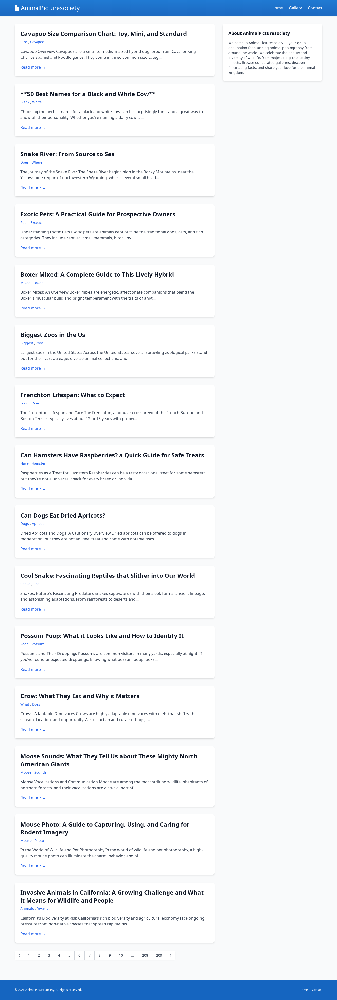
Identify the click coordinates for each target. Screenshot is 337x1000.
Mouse (26, 840)
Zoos (40, 343)
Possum (38, 644)
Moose (26, 772)
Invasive (43, 908)
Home (277, 8)
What (25, 704)
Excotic (36, 222)
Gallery (295, 8)
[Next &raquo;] (170, 955)
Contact (315, 8)
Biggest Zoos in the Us (52, 334)
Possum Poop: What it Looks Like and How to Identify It (102, 636)
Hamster (39, 463)
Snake (25, 583)
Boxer (38, 282)
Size (24, 41)
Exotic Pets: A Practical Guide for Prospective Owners (97, 214)
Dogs (25, 523)
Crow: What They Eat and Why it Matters (79, 696)
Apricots (38, 523)
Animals (27, 908)
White (37, 102)
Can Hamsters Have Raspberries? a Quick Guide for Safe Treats (112, 455)
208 (145, 955)
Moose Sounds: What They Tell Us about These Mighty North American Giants (108, 760)
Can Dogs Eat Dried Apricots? (62, 515)
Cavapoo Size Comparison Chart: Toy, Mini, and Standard (103, 33)
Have (25, 463)
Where (37, 162)
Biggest (27, 343)
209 (159, 955)
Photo (39, 840)
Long (25, 403)
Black (25, 102)
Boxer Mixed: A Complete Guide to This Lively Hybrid (97, 274)
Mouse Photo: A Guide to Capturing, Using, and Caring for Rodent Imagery (104, 828)
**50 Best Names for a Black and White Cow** (87, 94)
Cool (36, 583)
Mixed (26, 282)
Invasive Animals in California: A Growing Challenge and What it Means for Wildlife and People (112, 896)
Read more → (33, 67)
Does (25, 162)
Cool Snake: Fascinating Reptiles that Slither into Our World (107, 575)
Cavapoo (37, 41)
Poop (25, 644)
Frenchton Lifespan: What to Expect (72, 395)
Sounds (40, 772)
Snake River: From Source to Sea (67, 154)
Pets (24, 222)
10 (121, 955)
